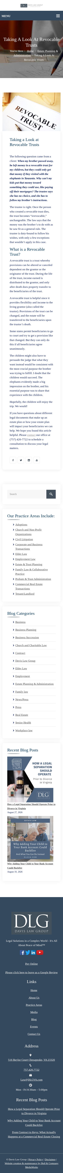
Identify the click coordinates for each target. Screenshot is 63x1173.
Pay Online (31, 963)
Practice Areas (34, 1004)
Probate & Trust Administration (33, 579)
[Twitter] (21, 460)
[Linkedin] (29, 460)
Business (20, 622)
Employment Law (25, 559)
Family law (21, 691)
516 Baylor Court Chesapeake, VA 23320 (31, 1059)
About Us (34, 997)
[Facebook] (13, 460)
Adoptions (21, 524)
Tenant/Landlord (24, 593)
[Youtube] (36, 460)
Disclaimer (50, 1159)
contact (31, 435)
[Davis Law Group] (32, 5)
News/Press (21, 699)
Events (34, 1026)
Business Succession (27, 637)
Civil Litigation (24, 539)
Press (18, 707)
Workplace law (23, 730)
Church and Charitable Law (31, 645)
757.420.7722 (31, 1069)
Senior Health (23, 722)
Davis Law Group (25, 660)
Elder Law (21, 554)
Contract (20, 653)
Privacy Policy (35, 1159)
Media (34, 1012)
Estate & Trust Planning (28, 564)
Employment (22, 676)
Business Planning (25, 629)
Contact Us (34, 1034)
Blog (34, 1019)
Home (30, 51)
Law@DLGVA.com (31, 1079)
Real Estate (21, 714)
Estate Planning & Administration (34, 683)
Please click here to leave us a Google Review (31, 972)
